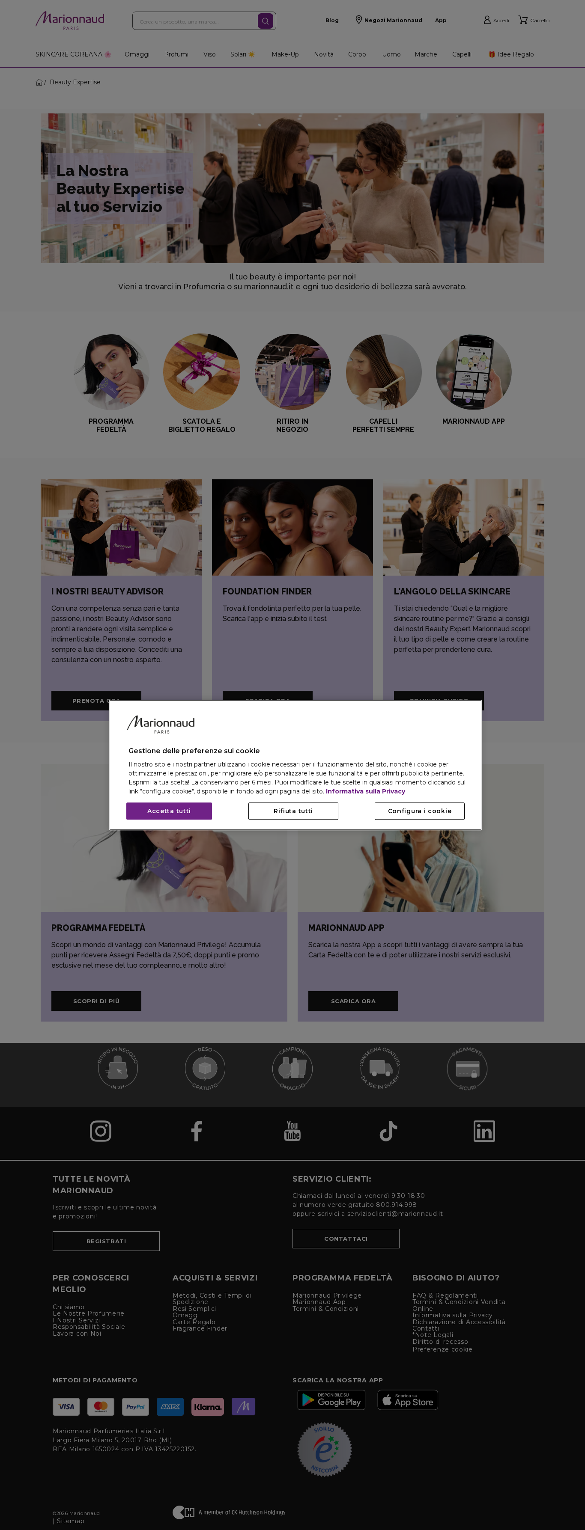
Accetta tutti (169, 811)
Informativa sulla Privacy (365, 791)
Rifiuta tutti (293, 811)
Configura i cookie (420, 811)
